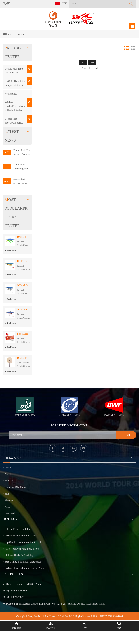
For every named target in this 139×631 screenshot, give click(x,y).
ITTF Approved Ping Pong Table (22, 548)
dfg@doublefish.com (17, 590)
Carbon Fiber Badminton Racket (21, 535)
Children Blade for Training (19, 555)
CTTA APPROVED (69, 415)
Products (9, 480)
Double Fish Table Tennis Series (14, 70)
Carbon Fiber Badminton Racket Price (24, 568)
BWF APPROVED (114, 415)
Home (8, 34)
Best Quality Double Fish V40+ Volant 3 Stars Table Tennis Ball (23, 333)
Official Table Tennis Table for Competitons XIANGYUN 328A (23, 309)
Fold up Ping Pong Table (17, 529)
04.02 (7, 152)
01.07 (7, 166)
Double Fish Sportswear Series (14, 120)
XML (7, 506)
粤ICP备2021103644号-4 (111, 616)
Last (92, 62)
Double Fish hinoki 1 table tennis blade (23, 358)
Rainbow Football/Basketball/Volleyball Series (15, 106)
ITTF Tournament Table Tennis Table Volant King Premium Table (23, 261)
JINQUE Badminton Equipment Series (15, 83)
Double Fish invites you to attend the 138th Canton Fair (21, 181)
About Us (9, 474)
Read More (11, 250)
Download (10, 513)
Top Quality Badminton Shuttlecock (23, 542)
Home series (11, 93)
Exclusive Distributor (15, 487)
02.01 (7, 180)
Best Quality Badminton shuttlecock (23, 561)
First (83, 62)
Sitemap (9, 500)
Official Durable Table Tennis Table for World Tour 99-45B (23, 285)
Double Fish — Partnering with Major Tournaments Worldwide (20, 167)
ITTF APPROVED (25, 415)
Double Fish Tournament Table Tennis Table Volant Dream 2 (23, 237)
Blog (7, 493)
